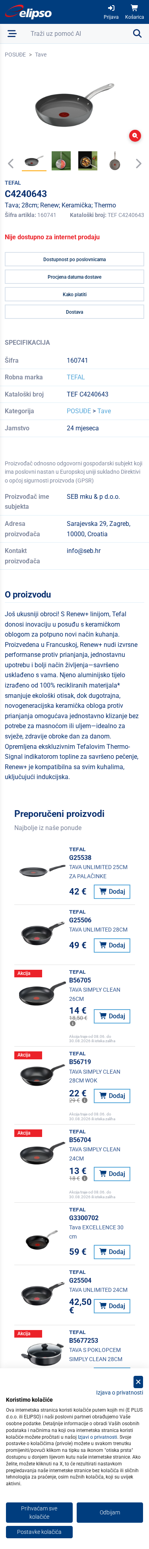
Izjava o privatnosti (119, 1392)
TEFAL (76, 377)
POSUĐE (15, 54)
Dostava (74, 312)
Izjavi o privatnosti (97, 1437)
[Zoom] (135, 136)
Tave (40, 54)
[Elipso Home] (28, 12)
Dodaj (116, 891)
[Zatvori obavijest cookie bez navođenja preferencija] (138, 1382)
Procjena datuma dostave (74, 277)
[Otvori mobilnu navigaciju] (12, 33)
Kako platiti (75, 294)
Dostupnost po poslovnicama (74, 259)
